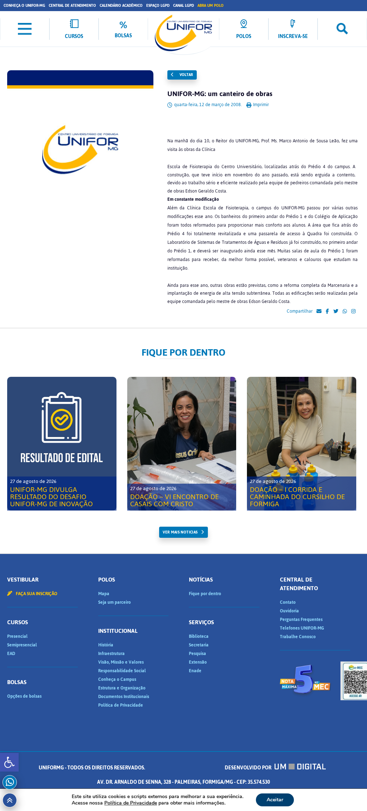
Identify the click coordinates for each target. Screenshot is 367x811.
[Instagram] (353, 311)
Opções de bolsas (24, 696)
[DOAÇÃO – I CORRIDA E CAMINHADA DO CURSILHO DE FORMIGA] (301, 444)
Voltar (185, 75)
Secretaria (199, 645)
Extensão (198, 662)
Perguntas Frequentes (301, 619)
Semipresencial (22, 645)
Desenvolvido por (248, 768)
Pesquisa (197, 653)
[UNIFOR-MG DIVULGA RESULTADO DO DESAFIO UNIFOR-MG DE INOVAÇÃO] (61, 444)
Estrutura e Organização (122, 688)
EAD (11, 653)
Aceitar (275, 799)
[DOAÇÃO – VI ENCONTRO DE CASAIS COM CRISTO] (182, 444)
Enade (195, 671)
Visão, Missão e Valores (121, 662)
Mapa (103, 593)
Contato (288, 602)
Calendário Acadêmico (121, 5)
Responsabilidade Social (122, 671)
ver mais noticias (180, 532)
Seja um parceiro (114, 602)
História (105, 645)
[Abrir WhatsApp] (349, 793)
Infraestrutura (111, 653)
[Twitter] (336, 311)
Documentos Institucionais (123, 696)
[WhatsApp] (344, 311)
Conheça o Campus (117, 679)
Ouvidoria (289, 611)
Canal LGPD (183, 5)
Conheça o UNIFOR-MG (24, 5)
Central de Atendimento (72, 5)
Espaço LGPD (158, 5)
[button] (9, 762)
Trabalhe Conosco (298, 636)
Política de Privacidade (120, 705)
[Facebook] (327, 311)
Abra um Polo (210, 5)
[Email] (319, 311)
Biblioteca (199, 636)
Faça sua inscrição (36, 593)
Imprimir (260, 104)
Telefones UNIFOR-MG (302, 628)
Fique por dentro (205, 593)
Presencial (17, 636)
